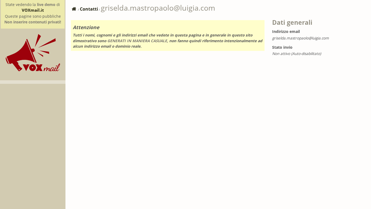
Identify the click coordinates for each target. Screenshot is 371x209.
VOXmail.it (33, 10)
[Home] (33, 69)
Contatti (89, 9)
